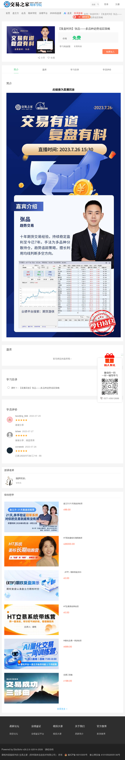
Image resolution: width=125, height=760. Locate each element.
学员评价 (107, 69)
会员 (23, 13)
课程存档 (49, 749)
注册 (117, 4)
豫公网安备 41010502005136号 (105, 754)
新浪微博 (101, 733)
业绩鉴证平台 (37, 733)
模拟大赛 (57, 733)
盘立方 (15, 13)
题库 (44, 69)
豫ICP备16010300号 (77, 754)
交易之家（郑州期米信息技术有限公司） (38, 754)
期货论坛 (13, 733)
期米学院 (32, 13)
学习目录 (74, 69)
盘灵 (69, 13)
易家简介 (79, 733)
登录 (106, 4)
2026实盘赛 (55, 13)
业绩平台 (43, 13)
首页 (8, 13)
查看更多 (61, 708)
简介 (16, 69)
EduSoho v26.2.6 (22, 749)
